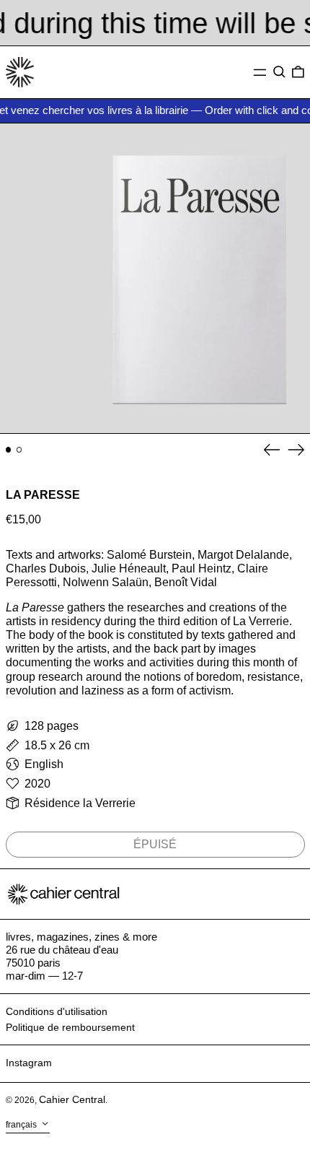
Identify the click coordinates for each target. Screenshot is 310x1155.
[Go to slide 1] (9, 450)
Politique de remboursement (70, 1027)
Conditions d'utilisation (56, 1011)
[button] (279, 72)
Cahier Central (72, 1099)
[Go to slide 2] (19, 450)
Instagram (29, 1062)
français (22, 1125)
